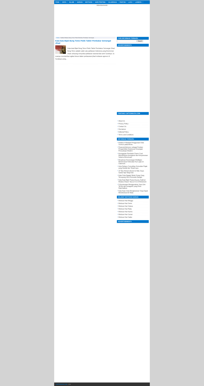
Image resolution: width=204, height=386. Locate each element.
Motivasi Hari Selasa (125, 206)
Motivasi (88, 2)
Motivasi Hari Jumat (125, 214)
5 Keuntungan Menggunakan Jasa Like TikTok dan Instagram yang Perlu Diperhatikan (131, 186)
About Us (121, 121)
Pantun (123, 2)
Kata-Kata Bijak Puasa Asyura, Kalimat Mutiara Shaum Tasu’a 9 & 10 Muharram (132, 181)
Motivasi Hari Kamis (125, 212)
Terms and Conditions (126, 135)
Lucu (130, 2)
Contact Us (122, 126)
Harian (80, 2)
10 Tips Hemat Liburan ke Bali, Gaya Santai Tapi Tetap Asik (131, 171)
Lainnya (138, 2)
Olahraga (112, 2)
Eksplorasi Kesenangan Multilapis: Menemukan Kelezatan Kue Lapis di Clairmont (130, 161)
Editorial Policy (123, 132)
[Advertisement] (102, 21)
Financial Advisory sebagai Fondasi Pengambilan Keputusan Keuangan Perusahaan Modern (130, 149)
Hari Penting (100, 2)
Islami (71, 2)
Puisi (57, 2)
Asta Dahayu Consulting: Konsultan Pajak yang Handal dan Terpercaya (132, 167)
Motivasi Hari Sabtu (125, 217)
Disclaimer (122, 129)
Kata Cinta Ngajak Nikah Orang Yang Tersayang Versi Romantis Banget (131, 176)
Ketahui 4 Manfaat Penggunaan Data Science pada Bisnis (131, 143)
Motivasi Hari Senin (125, 203)
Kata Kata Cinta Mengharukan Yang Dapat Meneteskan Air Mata (133, 192)
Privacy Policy (123, 124)
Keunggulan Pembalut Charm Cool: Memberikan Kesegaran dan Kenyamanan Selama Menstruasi (133, 155)
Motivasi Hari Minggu (125, 200)
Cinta (64, 2)
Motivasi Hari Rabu (125, 209)
